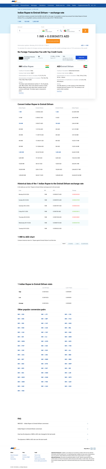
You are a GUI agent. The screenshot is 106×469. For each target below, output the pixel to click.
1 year (77, 243)
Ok (76, 466)
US (92, 5)
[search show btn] (89, 5)
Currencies (51, 5)
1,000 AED (58, 152)
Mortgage (34, 5)
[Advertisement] (53, 405)
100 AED (58, 123)
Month (64, 243)
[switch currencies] (85, 31)
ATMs (68, 5)
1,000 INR (36, 21)
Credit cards (15, 5)
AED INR (84, 45)
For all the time (84, 243)
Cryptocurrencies (83, 5)
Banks (74, 5)
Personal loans (25, 5)
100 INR (26, 21)
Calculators (42, 5)
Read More (21, 93)
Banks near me (60, 5)
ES (95, 5)
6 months (71, 243)
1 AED (57, 112)
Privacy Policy (44, 459)
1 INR (19, 21)
